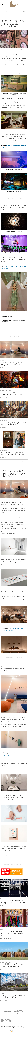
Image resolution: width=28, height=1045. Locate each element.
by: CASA (23, 11)
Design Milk (7, 855)
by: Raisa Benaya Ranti (5, 905)
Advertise (13, 1026)
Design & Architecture (5, 390)
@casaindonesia (23, 1027)
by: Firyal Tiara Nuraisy (5, 938)
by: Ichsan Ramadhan (5, 1000)
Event (1, 929)
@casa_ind (16, 1027)
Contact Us (18, 1026)
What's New (3, 360)
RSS (22, 1026)
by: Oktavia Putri (3, 427)
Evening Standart (14, 130)
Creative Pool (19, 169)
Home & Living (3, 420)
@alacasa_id (10, 1027)
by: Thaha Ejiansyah (4, 397)
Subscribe (9, 1026)
